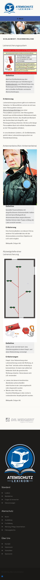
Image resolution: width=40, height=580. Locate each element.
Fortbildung (9, 523)
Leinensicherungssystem (15, 45)
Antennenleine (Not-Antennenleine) (20, 146)
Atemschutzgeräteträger (12, 110)
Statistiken (8, 550)
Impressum (9, 547)
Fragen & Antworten (12, 500)
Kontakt (7, 544)
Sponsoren (8, 554)
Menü (21, 19)
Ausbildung (8, 520)
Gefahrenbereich (11, 84)
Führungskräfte (10, 530)
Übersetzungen (10, 503)
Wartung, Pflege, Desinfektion (15, 527)
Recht (7, 517)
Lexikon (7, 493)
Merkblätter (9, 496)
